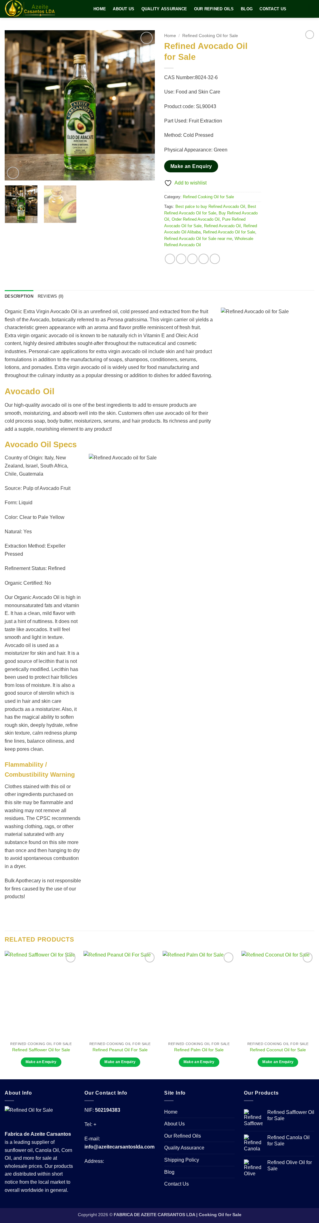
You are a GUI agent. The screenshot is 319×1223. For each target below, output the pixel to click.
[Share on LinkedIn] (215, 259)
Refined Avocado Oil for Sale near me (198, 238)
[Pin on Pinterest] (203, 259)
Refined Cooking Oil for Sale (210, 35)
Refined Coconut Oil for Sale (278, 1049)
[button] (13, 173)
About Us (123, 9)
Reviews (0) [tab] (51, 296)
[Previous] (15, 105)
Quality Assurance (164, 9)
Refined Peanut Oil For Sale (120, 1049)
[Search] (300, 9)
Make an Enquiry (191, 166)
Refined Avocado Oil (222, 225)
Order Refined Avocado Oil (196, 219)
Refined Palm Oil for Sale (199, 1049)
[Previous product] (309, 34)
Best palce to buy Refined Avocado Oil (210, 206)
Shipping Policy (181, 1160)
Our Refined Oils (214, 9)
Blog (247, 9)
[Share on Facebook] (170, 259)
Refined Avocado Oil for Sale (229, 232)
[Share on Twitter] (181, 259)
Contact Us (272, 9)
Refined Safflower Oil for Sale (41, 1049)
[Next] (144, 105)
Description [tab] (19, 296)
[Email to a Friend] (192, 259)
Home (99, 9)
